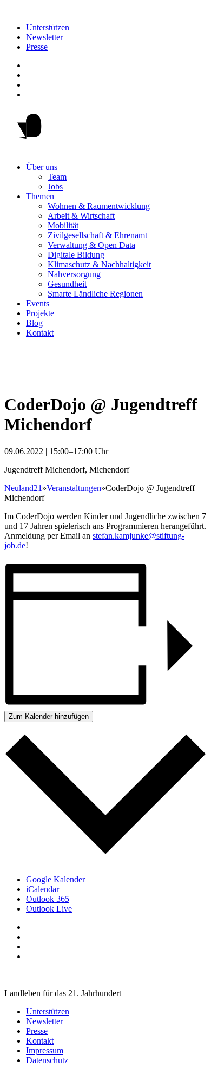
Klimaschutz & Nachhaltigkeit (99, 264)
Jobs (55, 186)
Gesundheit (67, 284)
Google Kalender (55, 879)
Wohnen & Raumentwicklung (99, 206)
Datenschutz (47, 1060)
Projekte (40, 313)
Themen (40, 196)
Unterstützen (47, 27)
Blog (34, 323)
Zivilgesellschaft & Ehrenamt (97, 235)
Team (57, 176)
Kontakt (40, 332)
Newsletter (44, 37)
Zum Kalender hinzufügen (49, 716)
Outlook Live (49, 908)
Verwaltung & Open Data (91, 245)
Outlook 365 (47, 898)
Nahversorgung (74, 274)
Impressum (44, 1050)
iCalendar (42, 889)
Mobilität (63, 225)
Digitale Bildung (76, 254)
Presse (37, 46)
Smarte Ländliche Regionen (95, 293)
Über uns (41, 167)
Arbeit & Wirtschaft (81, 215)
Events (37, 303)
